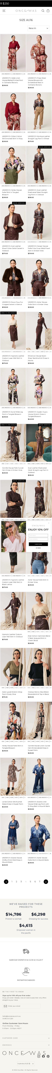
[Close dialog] (48, 523)
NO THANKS (38, 547)
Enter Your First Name (35, 533)
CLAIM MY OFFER (38, 544)
